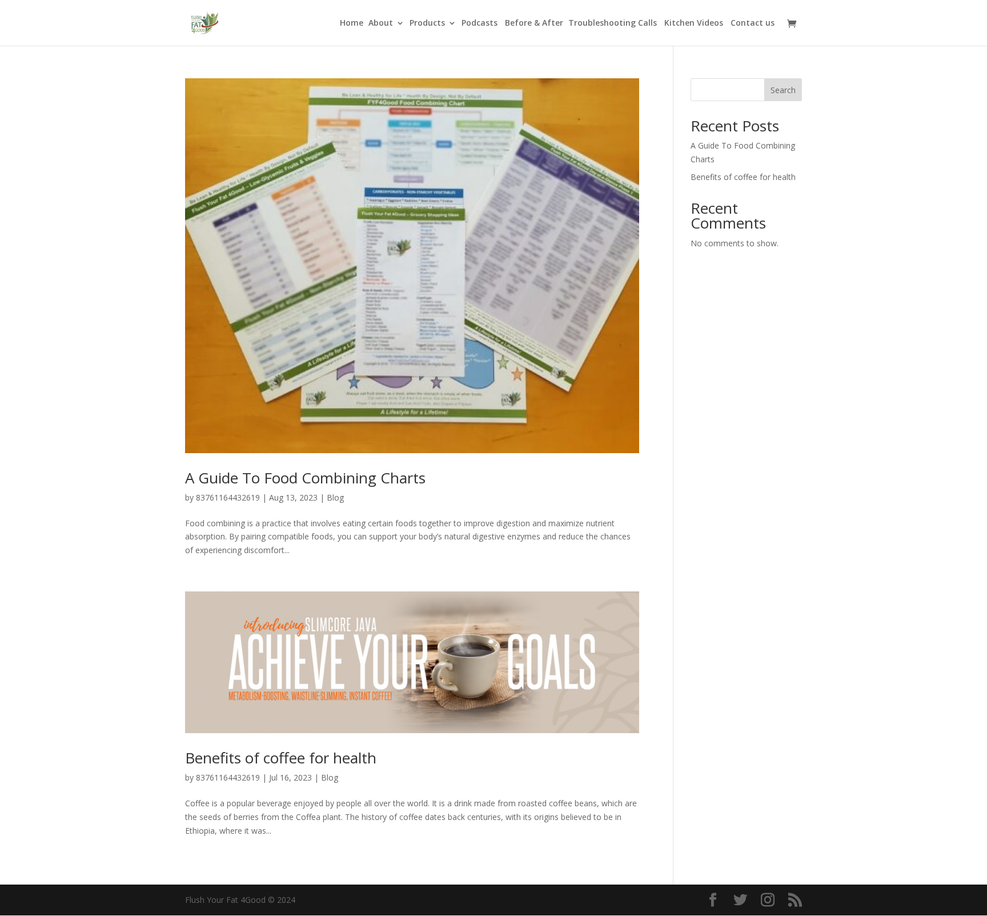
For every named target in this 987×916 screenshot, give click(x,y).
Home (351, 23)
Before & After (534, 23)
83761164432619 (228, 497)
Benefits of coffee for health (280, 757)
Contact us (753, 23)
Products (427, 23)
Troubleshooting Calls (613, 23)
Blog (335, 497)
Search (783, 90)
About (380, 23)
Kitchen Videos (694, 23)
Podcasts (481, 23)
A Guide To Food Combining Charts (305, 477)
